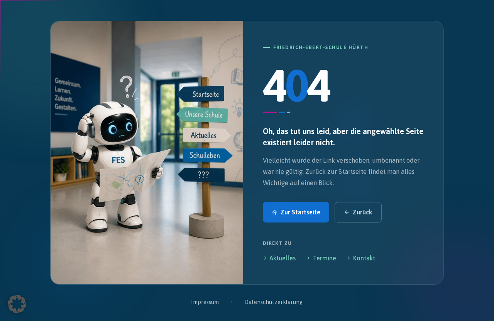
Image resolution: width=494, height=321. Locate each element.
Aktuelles (282, 258)
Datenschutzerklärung (273, 302)
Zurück (362, 212)
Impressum (204, 302)
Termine (324, 258)
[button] (17, 304)
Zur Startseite (300, 212)
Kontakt (364, 258)
